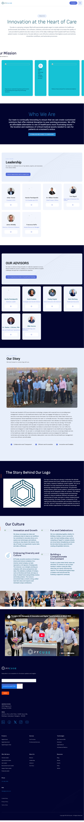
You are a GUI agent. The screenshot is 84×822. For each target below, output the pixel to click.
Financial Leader (5, 770)
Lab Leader (4, 763)
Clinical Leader (5, 757)
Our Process (32, 739)
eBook (58, 768)
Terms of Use (5, 805)
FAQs (58, 765)
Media (58, 760)
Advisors (31, 763)
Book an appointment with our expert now (18, 174)
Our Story (31, 765)
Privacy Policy (5, 801)
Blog (58, 757)
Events (58, 763)
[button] (2, 599)
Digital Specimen (6, 742)
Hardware (59, 742)
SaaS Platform (60, 744)
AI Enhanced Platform (62, 747)
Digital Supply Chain (6, 744)
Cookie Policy (5, 798)
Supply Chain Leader (7, 768)
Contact (73, 3)
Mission (31, 757)
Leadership (32, 760)
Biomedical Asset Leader (8, 765)
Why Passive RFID (61, 739)
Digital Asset (5, 739)
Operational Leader (6, 760)
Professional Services (34, 742)
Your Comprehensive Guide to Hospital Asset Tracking (21, 277)
